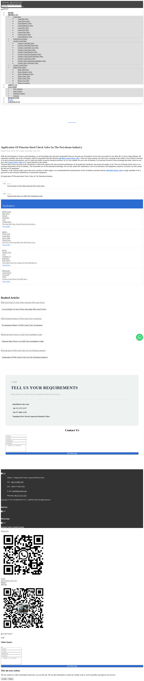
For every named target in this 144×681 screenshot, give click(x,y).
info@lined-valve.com (14, 4)
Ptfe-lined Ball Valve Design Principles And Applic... (19, 224)
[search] (23, 6)
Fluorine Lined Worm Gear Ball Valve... (15, 279)
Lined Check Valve (15, 162)
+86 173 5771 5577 (16, 2)
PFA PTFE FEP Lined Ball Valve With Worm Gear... (19, 242)
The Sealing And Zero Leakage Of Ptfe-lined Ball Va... (19, 263)
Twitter (9, 527)
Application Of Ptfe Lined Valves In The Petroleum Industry (25, 357)
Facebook (4, 527)
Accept (4, 679)
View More (6, 226)
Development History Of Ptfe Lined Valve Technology (22, 325)
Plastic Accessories (24, 83)
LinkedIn (15, 527)
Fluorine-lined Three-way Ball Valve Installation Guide (24, 196)
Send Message (72, 453)
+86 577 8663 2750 (19, 412)
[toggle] (2, 9)
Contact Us (14, 102)
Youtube (21, 527)
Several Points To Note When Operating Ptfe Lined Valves (26, 186)
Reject (11, 679)
